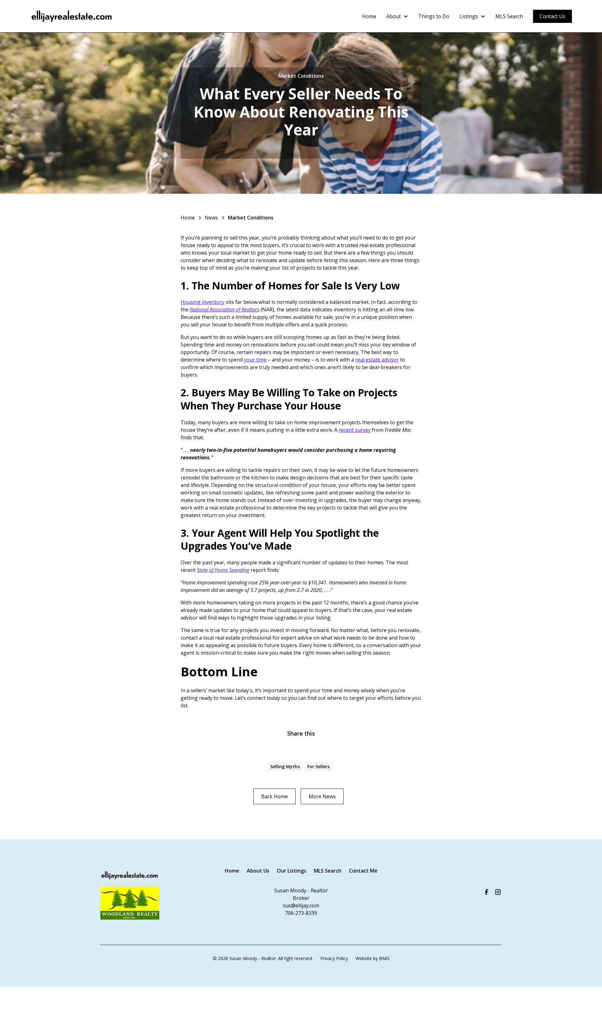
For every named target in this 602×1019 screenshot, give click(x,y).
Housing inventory (202, 301)
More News (322, 796)
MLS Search (509, 16)
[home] (72, 16)
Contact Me (363, 870)
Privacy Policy (334, 958)
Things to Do (433, 16)
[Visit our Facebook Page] (486, 892)
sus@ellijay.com (301, 905)
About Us (258, 870)
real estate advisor (377, 359)
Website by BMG (372, 958)
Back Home (274, 796)
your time (255, 359)
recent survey (355, 429)
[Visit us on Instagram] (498, 892)
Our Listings (291, 870)
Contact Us (552, 16)
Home (369, 16)
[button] (397, 16)
